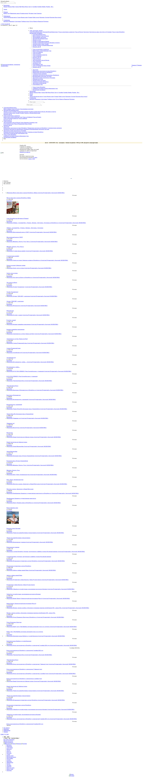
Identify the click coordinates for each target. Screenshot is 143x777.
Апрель (17, 6)
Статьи (19, 17)
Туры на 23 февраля (38, 52)
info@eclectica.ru (9, 742)
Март (13, 6)
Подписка (45, 21)
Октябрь (39, 6)
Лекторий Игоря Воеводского (50, 32)
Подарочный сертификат (36, 33)
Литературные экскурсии (39, 80)
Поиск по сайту (11, 767)
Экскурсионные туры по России (41, 60)
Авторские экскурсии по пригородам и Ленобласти (46, 75)
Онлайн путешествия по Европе (41, 41)
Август (30, 6)
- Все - (52, 6)
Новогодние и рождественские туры (42, 50)
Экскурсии (86, 32)
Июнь (23, 6)
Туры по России (79, 32)
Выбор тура (7, 13)
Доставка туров (32, 13)
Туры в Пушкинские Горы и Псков (41, 65)
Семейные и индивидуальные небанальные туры (45, 88)
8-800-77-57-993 (5, 734)
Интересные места (12, 17)
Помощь (6, 12)
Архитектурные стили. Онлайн (41, 44)
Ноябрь (44, 6)
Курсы (31, 93)
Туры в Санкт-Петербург (118, 32)
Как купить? (58, 17)
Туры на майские (37, 56)
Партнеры (42, 17)
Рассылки (9, 753)
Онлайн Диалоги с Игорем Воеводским (43, 45)
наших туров (31, 158)
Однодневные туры (38, 64)
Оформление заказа (15, 13)
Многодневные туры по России (41, 36)
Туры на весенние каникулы (40, 54)
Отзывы (30, 17)
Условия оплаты (24, 13)
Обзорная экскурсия (38, 79)
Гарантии (39, 13)
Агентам (47, 17)
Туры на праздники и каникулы (66, 32)
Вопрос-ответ (24, 17)
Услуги (31, 21)
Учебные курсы (25, 21)
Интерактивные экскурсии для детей (42, 76)
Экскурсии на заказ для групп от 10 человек (100, 32)
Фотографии (10, 758)
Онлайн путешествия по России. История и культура (46, 42)
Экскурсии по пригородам (39, 83)
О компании (7, 20)
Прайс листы (36, 17)
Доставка (9, 765)
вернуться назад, (30, 156)
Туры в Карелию (37, 61)
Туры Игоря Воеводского (36, 32)
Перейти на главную (25, 152)
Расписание (7, 5)
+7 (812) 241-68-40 (5, 24)
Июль (26, 6)
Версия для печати (8, 741)
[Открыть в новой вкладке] (71, 774)
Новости (35, 21)
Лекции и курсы (37, 40)
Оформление (10, 762)
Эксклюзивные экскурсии (39, 37)
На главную (7, 727)
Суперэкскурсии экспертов (40, 73)
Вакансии (40, 21)
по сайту (35, 157)
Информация (7, 16)
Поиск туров (10, 769)
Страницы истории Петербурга (41, 81)
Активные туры (37, 63)
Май (20, 6)
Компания (6, 729)
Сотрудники (18, 21)
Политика (52, 17)
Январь (5, 6)
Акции (5, 9)
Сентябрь (34, 6)
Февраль (10, 6)
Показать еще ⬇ (37, 46)
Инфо (31, 95)
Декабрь (48, 6)
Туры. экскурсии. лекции (36, 30)
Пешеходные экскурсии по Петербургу (43, 72)
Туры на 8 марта (37, 53)
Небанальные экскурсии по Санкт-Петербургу (44, 71)
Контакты (6, 21)
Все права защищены (9, 739)
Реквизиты (11, 21)
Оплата (8, 763)
